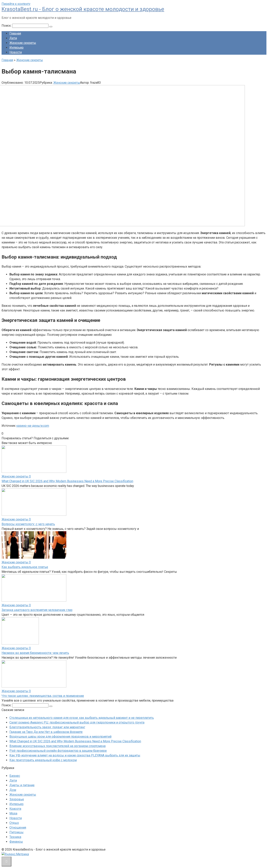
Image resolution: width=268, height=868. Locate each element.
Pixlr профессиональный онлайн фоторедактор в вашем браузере (58, 751)
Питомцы (16, 832)
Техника (15, 837)
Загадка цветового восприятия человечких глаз (37, 610)
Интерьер (16, 47)
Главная (15, 33)
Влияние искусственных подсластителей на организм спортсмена (57, 746)
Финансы (16, 841)
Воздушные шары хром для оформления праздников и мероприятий (60, 736)
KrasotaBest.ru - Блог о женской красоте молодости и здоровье (83, 9)
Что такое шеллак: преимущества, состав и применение (43, 696)
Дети (13, 38)
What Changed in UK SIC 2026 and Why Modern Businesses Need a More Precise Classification (67, 481)
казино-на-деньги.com (32, 426)
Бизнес (14, 776)
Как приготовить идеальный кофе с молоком (43, 760)
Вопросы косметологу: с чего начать (28, 524)
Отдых (14, 823)
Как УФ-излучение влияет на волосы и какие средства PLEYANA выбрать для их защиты (74, 755)
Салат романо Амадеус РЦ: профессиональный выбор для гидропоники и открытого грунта (76, 722)
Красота (15, 809)
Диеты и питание (22, 785)
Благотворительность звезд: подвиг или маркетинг (47, 727)
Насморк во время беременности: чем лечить (35, 653)
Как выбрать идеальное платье (25, 567)
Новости (15, 52)
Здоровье (16, 799)
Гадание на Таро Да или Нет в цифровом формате (46, 732)
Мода (13, 813)
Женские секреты (22, 43)
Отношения (17, 827)
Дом (12, 790)
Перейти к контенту (16, 4)
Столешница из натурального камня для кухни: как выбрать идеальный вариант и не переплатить (81, 718)
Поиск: (7, 25)
